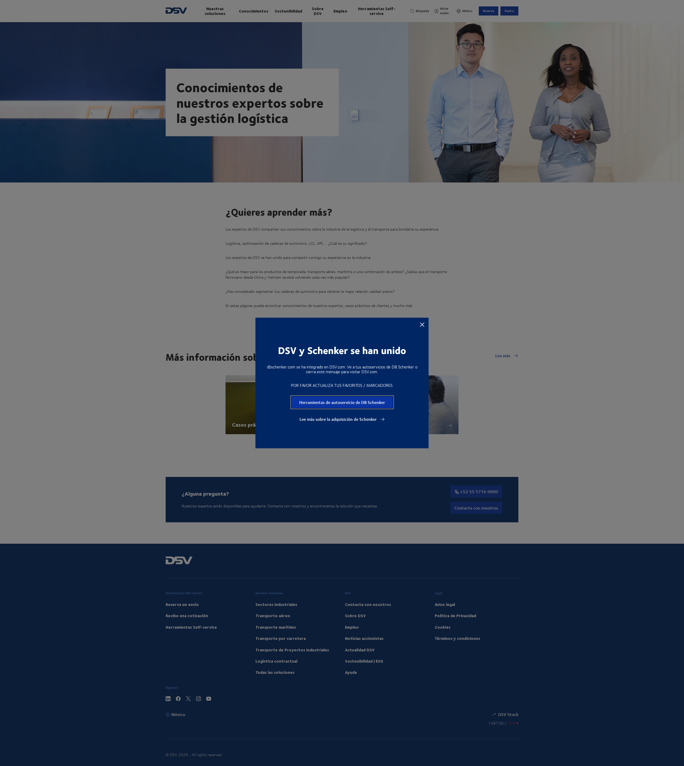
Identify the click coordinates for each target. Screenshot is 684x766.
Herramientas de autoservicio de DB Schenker (342, 402)
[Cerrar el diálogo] (422, 324)
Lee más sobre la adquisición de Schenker (339, 419)
